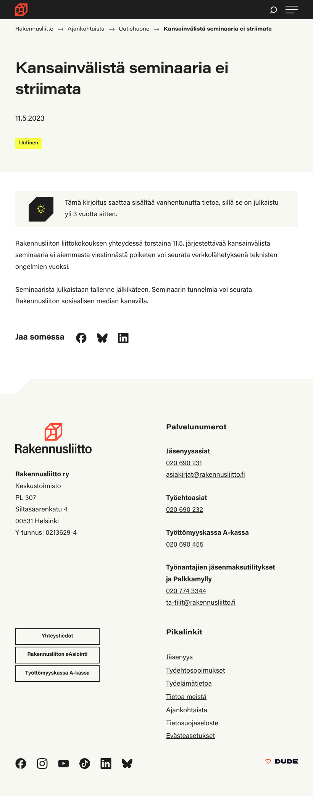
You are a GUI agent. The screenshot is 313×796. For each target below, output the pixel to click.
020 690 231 (184, 463)
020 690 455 (184, 545)
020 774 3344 (186, 591)
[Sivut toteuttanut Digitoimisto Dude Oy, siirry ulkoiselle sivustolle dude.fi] (281, 763)
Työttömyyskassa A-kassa (57, 673)
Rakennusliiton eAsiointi (57, 654)
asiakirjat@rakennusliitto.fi (205, 475)
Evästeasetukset (190, 736)
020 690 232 (184, 510)
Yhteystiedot (57, 636)
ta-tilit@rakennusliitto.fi (201, 603)
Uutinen (28, 143)
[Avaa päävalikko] (292, 9)
